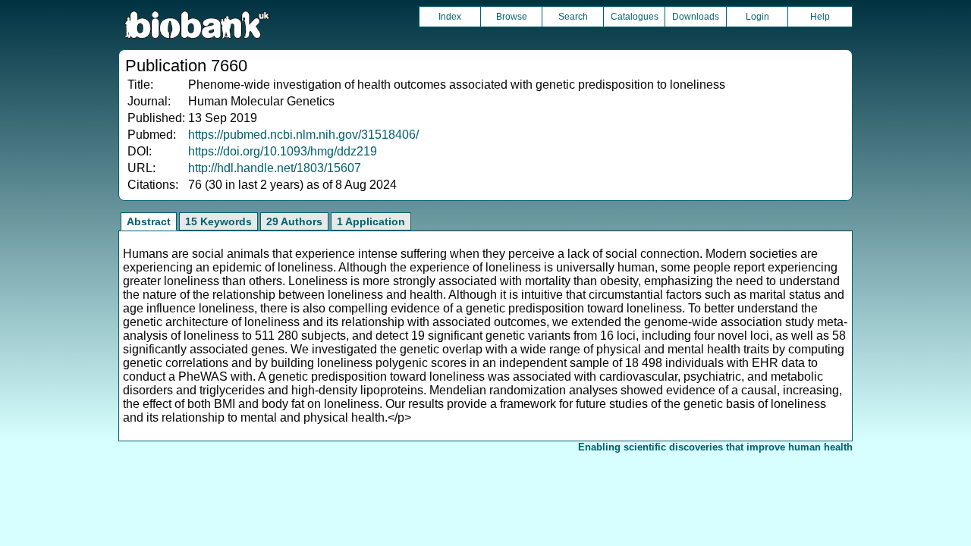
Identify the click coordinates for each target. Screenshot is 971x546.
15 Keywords (218, 221)
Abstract (149, 221)
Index (449, 16)
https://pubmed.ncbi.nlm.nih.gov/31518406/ (303, 134)
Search (573, 16)
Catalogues (634, 16)
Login (757, 16)
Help (820, 16)
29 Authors (294, 221)
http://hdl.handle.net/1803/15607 (274, 168)
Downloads (695, 16)
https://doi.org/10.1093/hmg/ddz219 (282, 151)
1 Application (371, 221)
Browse (511, 16)
